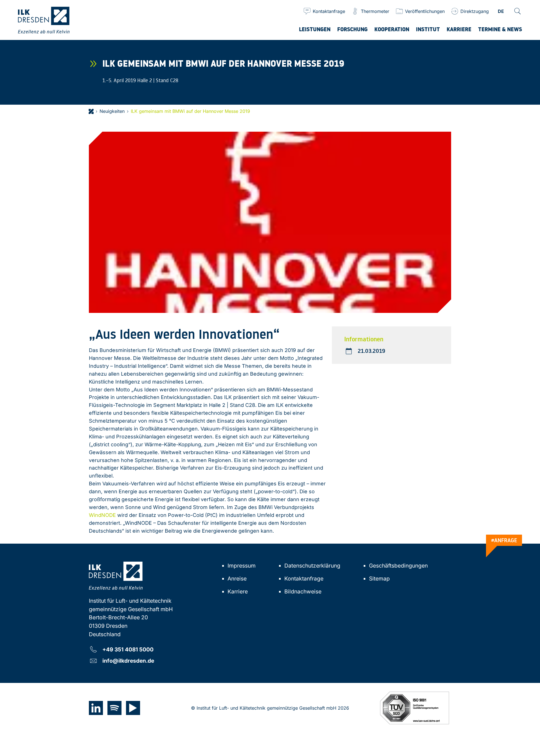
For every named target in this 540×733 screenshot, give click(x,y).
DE (501, 11)
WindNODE (102, 515)
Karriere (238, 591)
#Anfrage (504, 540)
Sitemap (379, 578)
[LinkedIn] (96, 708)
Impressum (242, 565)
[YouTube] (133, 708)
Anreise (237, 578)
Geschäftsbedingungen (398, 565)
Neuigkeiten (112, 111)
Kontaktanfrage (303, 578)
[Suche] (517, 11)
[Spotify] (114, 708)
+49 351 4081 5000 (128, 649)
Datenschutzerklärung (312, 565)
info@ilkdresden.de (128, 660)
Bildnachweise (302, 591)
